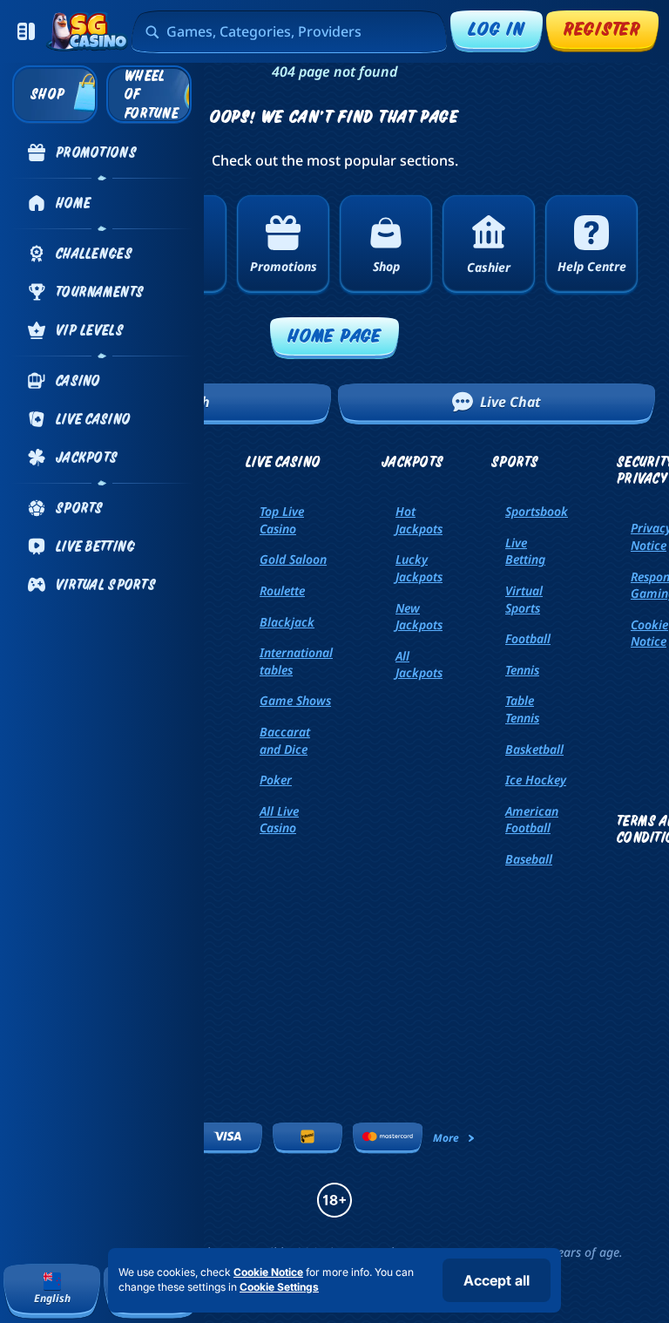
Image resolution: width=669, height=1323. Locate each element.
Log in (496, 28)
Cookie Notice (268, 1272)
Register (602, 28)
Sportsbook (536, 511)
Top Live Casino (282, 520)
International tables (296, 661)
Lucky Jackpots (419, 568)
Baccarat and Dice (285, 740)
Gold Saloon (293, 559)
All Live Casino (279, 820)
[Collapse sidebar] (26, 31)
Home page (334, 335)
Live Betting (525, 551)
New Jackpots (419, 617)
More (446, 1137)
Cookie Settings (279, 1287)
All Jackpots (419, 665)
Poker (276, 779)
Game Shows (295, 700)
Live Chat (510, 401)
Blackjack (287, 622)
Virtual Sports (524, 599)
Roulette (282, 590)
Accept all (496, 1280)
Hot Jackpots (419, 520)
